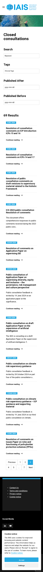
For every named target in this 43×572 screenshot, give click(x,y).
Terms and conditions (18, 491)
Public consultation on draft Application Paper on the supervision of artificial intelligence (20, 327)
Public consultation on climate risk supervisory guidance (21, 364)
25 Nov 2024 (11, 242)
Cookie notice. (17, 553)
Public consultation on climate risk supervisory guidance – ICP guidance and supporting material (21, 403)
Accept (21, 560)
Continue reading (13, 140)
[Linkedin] (4, 526)
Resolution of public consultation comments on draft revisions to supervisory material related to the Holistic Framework (21, 183)
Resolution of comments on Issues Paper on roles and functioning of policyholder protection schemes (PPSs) (19, 443)
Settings (21, 565)
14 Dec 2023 (11, 433)
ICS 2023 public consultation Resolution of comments (20, 211)
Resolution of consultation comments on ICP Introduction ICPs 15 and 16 (21, 131)
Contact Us (14, 488)
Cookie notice (15, 497)
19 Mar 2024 (11, 393)
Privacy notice (15, 494)
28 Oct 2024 (11, 358)
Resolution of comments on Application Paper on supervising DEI (19, 251)
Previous (12, 462)
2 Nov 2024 (11, 317)
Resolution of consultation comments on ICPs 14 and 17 (20, 156)
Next (31, 467)
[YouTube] (10, 526)
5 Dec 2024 (11, 122)
